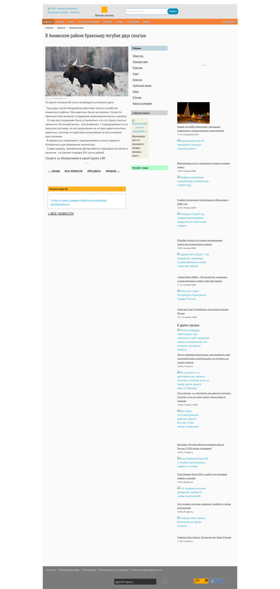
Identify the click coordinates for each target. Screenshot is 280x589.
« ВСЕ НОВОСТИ (61, 213)
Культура (137, 79)
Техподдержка (89, 570)
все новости (73, 170)
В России (137, 97)
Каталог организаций (88, 21)
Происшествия (140, 62)
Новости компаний (142, 103)
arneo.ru (74, 583)
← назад (54, 170)
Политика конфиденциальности (146, 570)
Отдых (119, 21)
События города (141, 112)
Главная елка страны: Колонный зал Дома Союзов (204, 537)
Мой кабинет (229, 21)
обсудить (94, 170)
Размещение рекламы (69, 570)
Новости (48, 21)
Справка (60, 21)
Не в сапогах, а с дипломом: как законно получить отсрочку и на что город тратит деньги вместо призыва (204, 396)
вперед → (113, 170)
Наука (136, 91)
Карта (71, 21)
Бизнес (146, 21)
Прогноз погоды (104, 15)
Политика (137, 68)
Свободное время (142, 85)
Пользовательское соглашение (114, 570)
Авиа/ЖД (107, 21)
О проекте (51, 570)
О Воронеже (133, 21)
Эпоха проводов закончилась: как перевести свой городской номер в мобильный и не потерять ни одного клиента (203, 358)
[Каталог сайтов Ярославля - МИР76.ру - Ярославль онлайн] (217, 580)
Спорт (136, 73)
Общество (138, 56)
